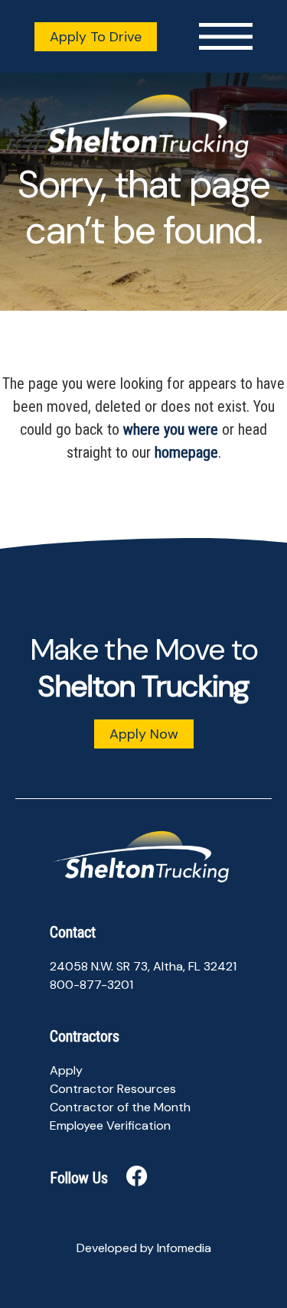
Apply (66, 1070)
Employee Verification (110, 1125)
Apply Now (143, 734)
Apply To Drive (96, 37)
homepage (186, 452)
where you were (170, 429)
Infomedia (184, 1248)
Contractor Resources (113, 1089)
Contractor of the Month (120, 1107)
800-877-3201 (91, 985)
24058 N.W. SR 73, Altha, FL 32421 (143, 966)
